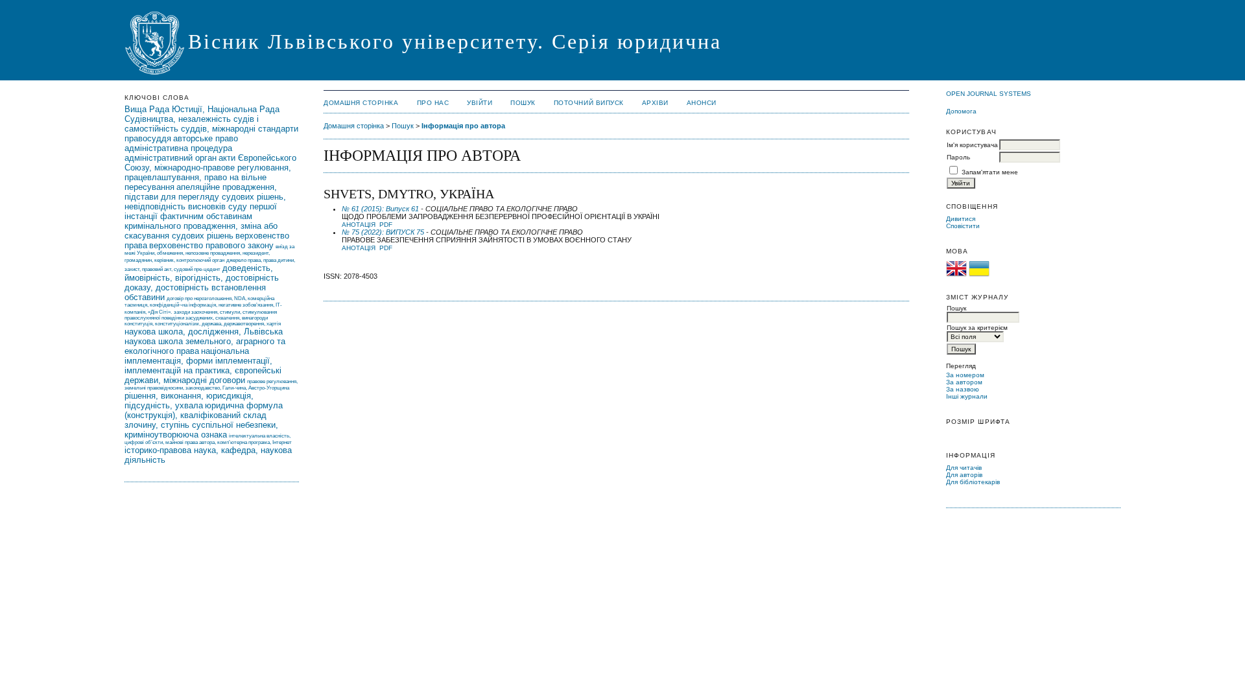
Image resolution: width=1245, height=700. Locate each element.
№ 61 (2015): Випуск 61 (380, 209)
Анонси (702, 102)
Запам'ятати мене (990, 172)
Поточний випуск (589, 102)
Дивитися (960, 218)
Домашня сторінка (361, 102)
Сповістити (963, 225)
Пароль (958, 157)
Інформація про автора (463, 126)
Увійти (479, 102)
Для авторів (964, 474)
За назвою (962, 389)
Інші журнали (967, 396)
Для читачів (964, 467)
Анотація (358, 224)
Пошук (523, 102)
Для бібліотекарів (973, 481)
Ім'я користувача (972, 144)
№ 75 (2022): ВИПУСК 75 (383, 232)
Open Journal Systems (988, 93)
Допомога (961, 111)
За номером (965, 375)
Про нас (433, 102)
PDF (385, 224)
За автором (964, 382)
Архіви (655, 102)
